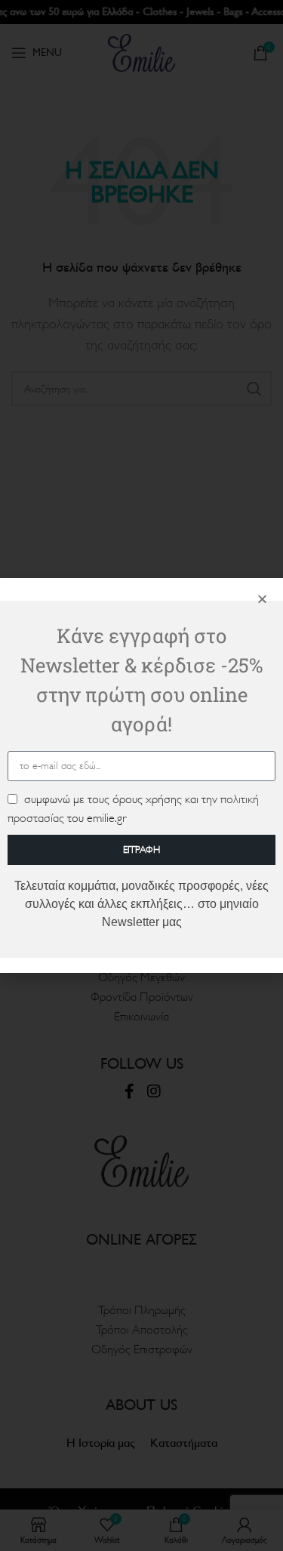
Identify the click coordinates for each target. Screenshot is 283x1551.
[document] (141, 775)
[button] (262, 599)
